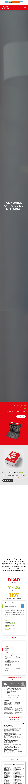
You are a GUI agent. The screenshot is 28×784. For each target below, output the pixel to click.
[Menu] (24, 7)
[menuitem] (24, 7)
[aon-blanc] (11, 7)
